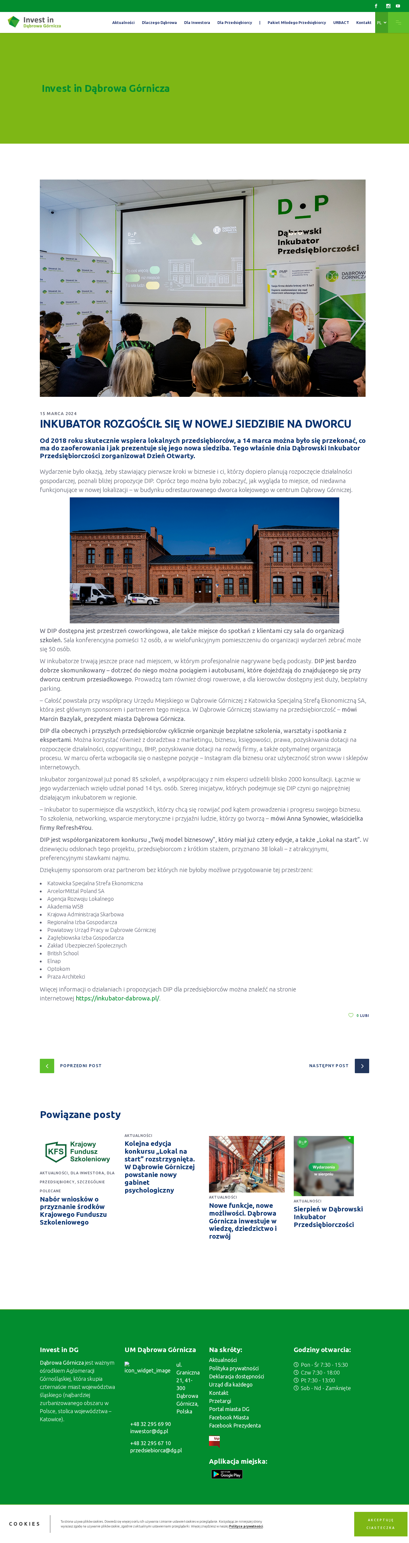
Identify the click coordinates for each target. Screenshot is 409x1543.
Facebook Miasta (229, 1417)
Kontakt (218, 1393)
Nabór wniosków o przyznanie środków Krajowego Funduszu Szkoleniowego (73, 1210)
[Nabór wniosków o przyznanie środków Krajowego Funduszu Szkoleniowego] (78, 1152)
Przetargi (220, 1401)
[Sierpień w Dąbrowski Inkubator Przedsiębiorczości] (331, 1166)
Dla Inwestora (87, 1173)
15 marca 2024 (58, 413)
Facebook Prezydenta (235, 1425)
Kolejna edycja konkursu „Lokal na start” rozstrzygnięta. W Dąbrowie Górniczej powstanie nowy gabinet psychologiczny (160, 1166)
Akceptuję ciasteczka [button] (380, 1524)
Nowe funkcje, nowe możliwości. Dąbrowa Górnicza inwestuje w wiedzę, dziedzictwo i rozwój (243, 1221)
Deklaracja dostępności (236, 1376)
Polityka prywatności (234, 1368)
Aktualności (54, 1173)
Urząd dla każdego (231, 1384)
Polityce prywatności (246, 1526)
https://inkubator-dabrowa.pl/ (117, 998)
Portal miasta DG (229, 1409)
